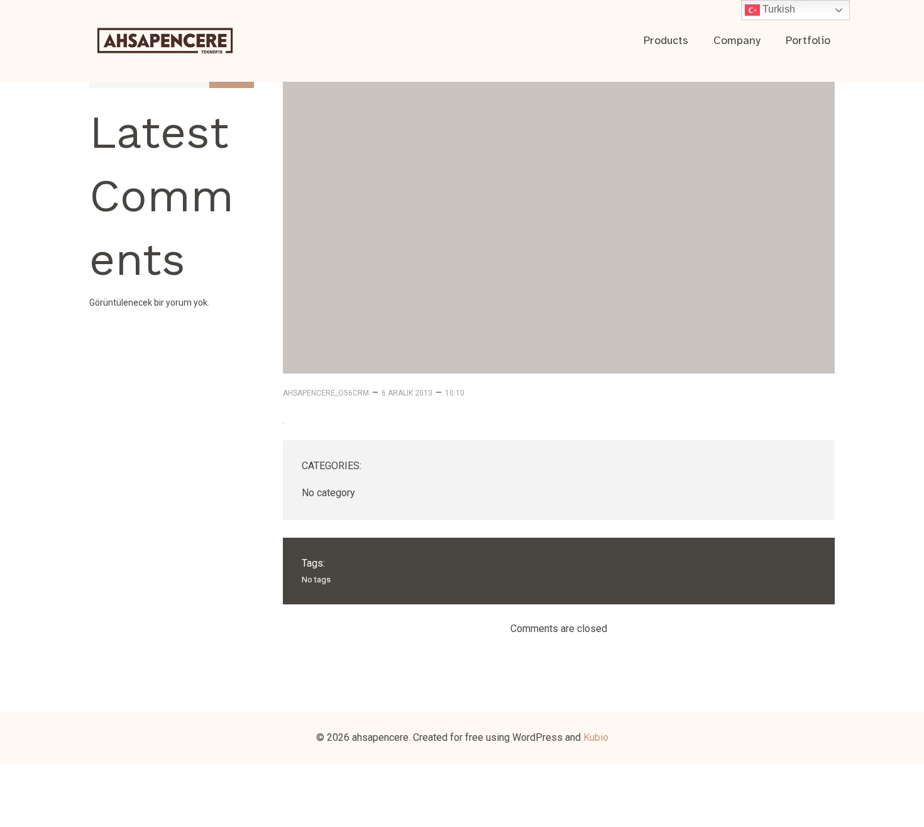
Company (737, 40)
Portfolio (808, 40)
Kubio (595, 737)
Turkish (777, 9)
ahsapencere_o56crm (326, 393)
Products (666, 40)
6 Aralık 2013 (407, 393)
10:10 (455, 393)
